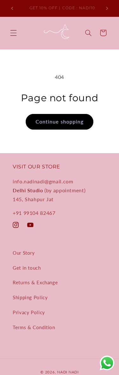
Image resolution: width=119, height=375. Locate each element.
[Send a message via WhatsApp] (107, 363)
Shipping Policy (30, 297)
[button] (13, 32)
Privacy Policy (29, 312)
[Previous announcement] (12, 8)
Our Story (24, 253)
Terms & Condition (34, 327)
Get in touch (27, 268)
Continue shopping (59, 121)
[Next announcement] (107, 8)
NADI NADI (68, 372)
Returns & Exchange (35, 282)
